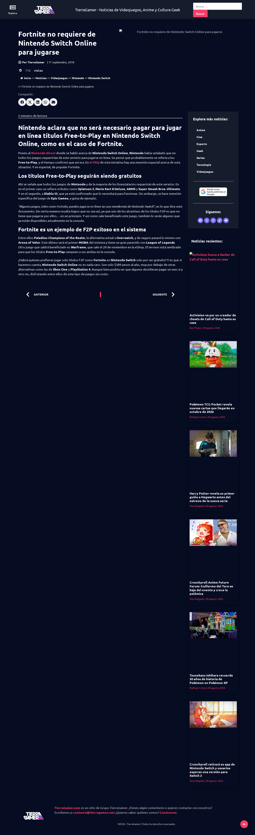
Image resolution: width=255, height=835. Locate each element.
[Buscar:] (217, 6)
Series (201, 158)
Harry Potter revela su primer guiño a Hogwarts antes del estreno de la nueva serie (212, 497)
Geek (200, 151)
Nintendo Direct (43, 153)
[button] (22, 102)
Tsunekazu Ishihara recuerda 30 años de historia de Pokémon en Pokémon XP (211, 679)
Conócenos (168, 812)
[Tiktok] (219, 220)
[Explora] (13, 7)
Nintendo (78, 78)
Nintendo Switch (99, 78)
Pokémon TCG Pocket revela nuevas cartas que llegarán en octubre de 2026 (212, 408)
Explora (12, 13)
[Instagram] (213, 220)
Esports (202, 144)
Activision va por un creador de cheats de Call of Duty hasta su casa (213, 318)
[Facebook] (200, 220)
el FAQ (94, 162)
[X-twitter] (207, 220)
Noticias (41, 78)
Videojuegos (59, 78)
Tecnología (204, 164)
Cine (199, 137)
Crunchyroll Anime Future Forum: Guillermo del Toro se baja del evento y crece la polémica (211, 588)
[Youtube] (226, 220)
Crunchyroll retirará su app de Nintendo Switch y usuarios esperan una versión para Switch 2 (212, 769)
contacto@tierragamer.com (94, 812)
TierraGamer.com (67, 808)
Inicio (27, 78)
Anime (201, 130)
